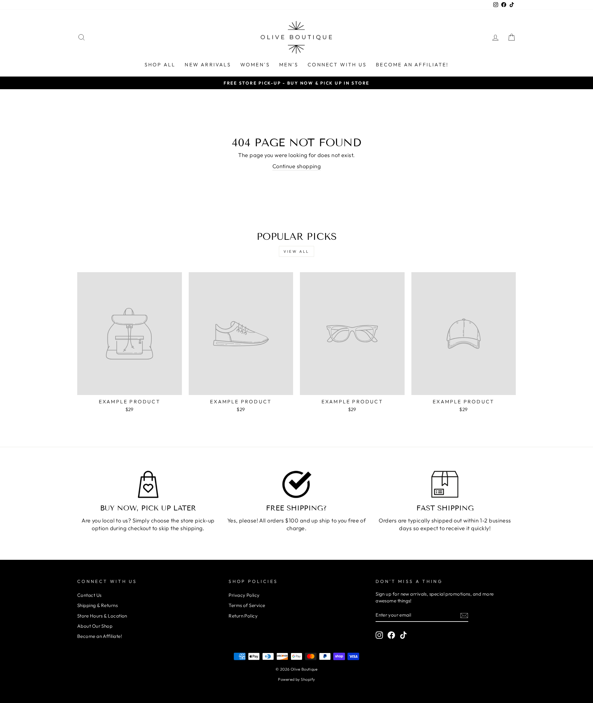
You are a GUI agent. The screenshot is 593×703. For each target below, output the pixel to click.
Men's (288, 64)
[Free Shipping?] (297, 484)
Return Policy (243, 616)
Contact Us (89, 595)
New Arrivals (208, 64)
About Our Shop (94, 626)
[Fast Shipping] (445, 484)
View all (296, 251)
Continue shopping (296, 166)
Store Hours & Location (102, 616)
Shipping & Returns (97, 605)
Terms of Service (247, 605)
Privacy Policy (244, 595)
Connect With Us (337, 64)
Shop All (160, 64)
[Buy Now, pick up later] (148, 484)
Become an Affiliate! (412, 64)
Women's (255, 64)
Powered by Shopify (296, 679)
